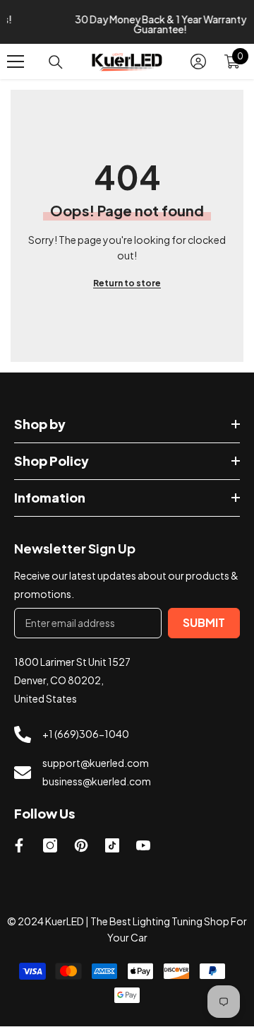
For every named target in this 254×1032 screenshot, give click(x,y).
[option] (131, 25)
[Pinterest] (81, 851)
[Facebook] (19, 851)
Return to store (127, 288)
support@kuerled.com (95, 768)
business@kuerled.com (96, 786)
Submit (204, 628)
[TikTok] (112, 851)
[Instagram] (50, 851)
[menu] (15, 67)
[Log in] (198, 67)
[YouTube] (143, 851)
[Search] (55, 67)
